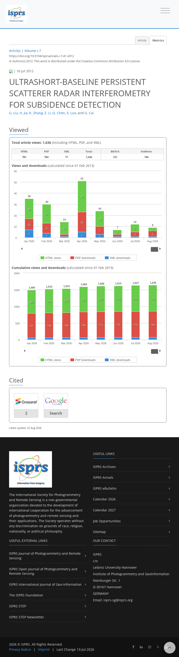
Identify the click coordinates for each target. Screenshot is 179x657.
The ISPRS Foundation (26, 595)
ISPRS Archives (104, 466)
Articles (15, 50)
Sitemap (99, 532)
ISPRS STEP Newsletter (26, 617)
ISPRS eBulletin (105, 488)
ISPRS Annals (103, 477)
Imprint (44, 649)
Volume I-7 (32, 50)
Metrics (158, 40)
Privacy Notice (20, 649)
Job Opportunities (107, 521)
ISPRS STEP (17, 606)
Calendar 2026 (104, 499)
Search (56, 413)
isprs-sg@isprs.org (118, 600)
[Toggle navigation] (165, 11)
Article (142, 40)
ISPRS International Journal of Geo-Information (45, 584)
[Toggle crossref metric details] (26, 401)
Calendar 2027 (104, 510)
